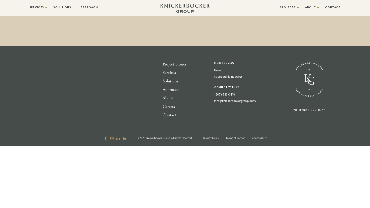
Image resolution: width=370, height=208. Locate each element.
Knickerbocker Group (185, 8)
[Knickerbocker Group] (309, 79)
